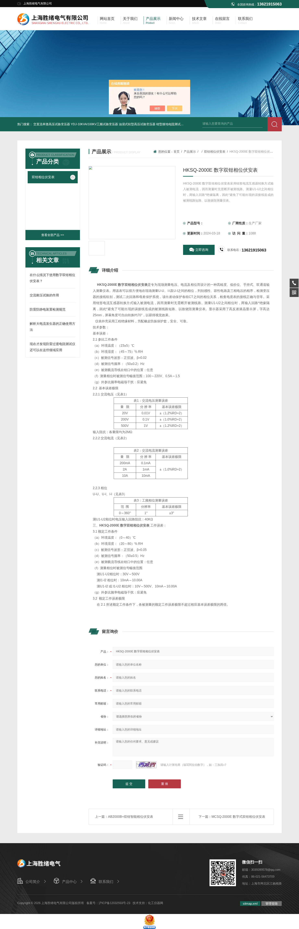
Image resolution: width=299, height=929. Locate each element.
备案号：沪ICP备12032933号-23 (108, 903)
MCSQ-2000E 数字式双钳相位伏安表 (238, 816)
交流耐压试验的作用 (44, 295)
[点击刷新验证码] (146, 764)
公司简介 (32, 882)
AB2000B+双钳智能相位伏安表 (130, 816)
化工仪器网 (155, 903)
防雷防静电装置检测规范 (47, 309)
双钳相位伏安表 (43, 177)
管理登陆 (271, 903)
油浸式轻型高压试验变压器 (137, 124)
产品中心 (69, 882)
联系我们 (106, 882)
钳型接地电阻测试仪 (170, 124)
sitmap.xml (250, 903)
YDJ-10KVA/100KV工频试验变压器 (94, 124)
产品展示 (190, 151)
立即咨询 (201, 249)
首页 (177, 151)
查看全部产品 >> (52, 235)
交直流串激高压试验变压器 (51, 124)
